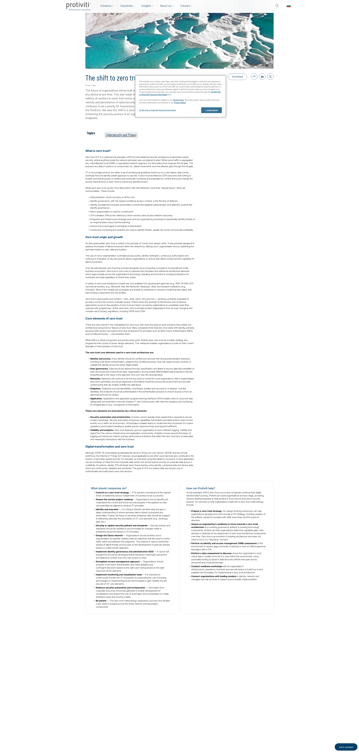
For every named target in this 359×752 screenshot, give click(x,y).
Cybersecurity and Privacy (121, 135)
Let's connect (346, 747)
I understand (211, 110)
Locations (127, 739)
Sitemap (144, 715)
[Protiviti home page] (81, 719)
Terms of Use (178, 99)
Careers (126, 723)
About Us (127, 715)
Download (237, 76)
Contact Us (128, 731)
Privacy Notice (180, 102)
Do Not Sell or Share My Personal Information (157, 110)
